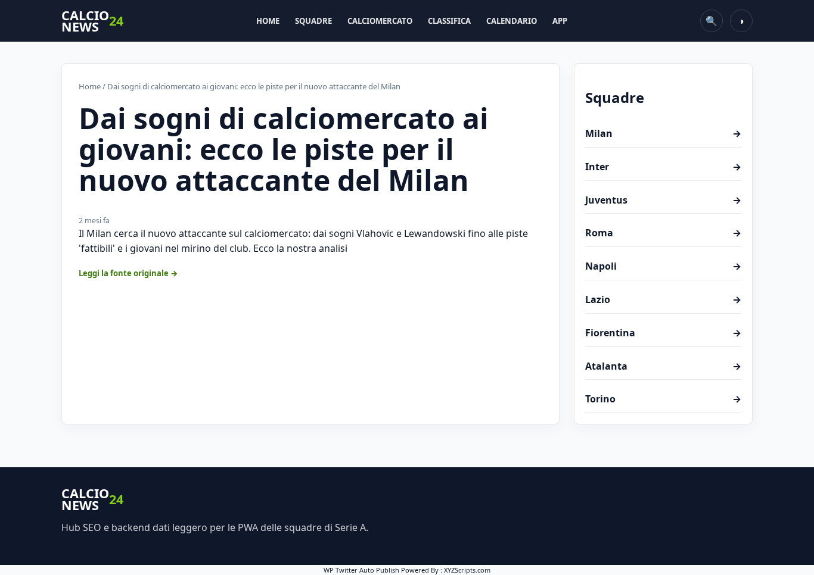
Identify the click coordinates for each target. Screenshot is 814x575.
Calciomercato (379, 20)
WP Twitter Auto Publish (361, 569)
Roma (663, 232)
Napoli (663, 266)
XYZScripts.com (467, 569)
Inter (663, 166)
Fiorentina (663, 332)
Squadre (313, 20)
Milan (663, 133)
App (559, 20)
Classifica (449, 20)
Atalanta (663, 366)
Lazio (663, 299)
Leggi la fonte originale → (128, 273)
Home (267, 20)
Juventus (663, 200)
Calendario (511, 20)
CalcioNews (92, 21)
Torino (663, 398)
